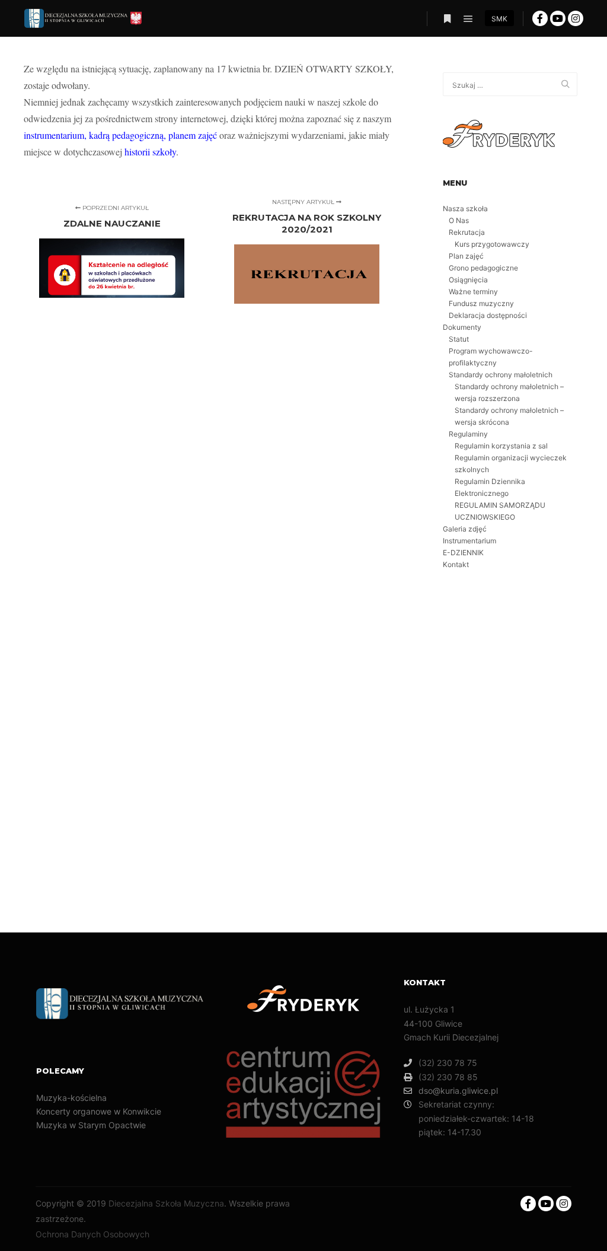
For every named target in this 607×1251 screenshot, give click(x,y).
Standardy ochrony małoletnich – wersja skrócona (509, 416)
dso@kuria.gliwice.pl (458, 1091)
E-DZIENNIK (463, 552)
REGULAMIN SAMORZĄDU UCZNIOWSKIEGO (500, 511)
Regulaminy (468, 433)
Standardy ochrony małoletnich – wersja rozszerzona (509, 392)
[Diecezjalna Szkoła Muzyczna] (83, 18)
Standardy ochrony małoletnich (500, 374)
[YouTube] (558, 18)
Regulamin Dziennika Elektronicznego (490, 487)
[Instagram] (575, 18)
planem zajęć (192, 135)
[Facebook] (540, 18)
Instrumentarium (469, 540)
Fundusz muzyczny (481, 303)
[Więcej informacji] (447, 19)
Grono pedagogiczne (483, 267)
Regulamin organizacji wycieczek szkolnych (511, 463)
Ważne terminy (473, 291)
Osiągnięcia (468, 279)
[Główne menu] (468, 19)
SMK (499, 18)
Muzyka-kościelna (71, 1098)
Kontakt (456, 564)
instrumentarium (54, 135)
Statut (459, 339)
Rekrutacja (467, 232)
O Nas (459, 220)
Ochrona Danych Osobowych (92, 1234)
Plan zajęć (466, 256)
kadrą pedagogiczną (126, 135)
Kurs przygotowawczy (492, 244)
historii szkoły (150, 151)
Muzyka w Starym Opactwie (91, 1125)
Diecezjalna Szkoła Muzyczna (166, 1203)
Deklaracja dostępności (488, 315)
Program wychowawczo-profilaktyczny (491, 356)
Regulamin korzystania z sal (501, 445)
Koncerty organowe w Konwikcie (98, 1111)
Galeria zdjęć (465, 528)
